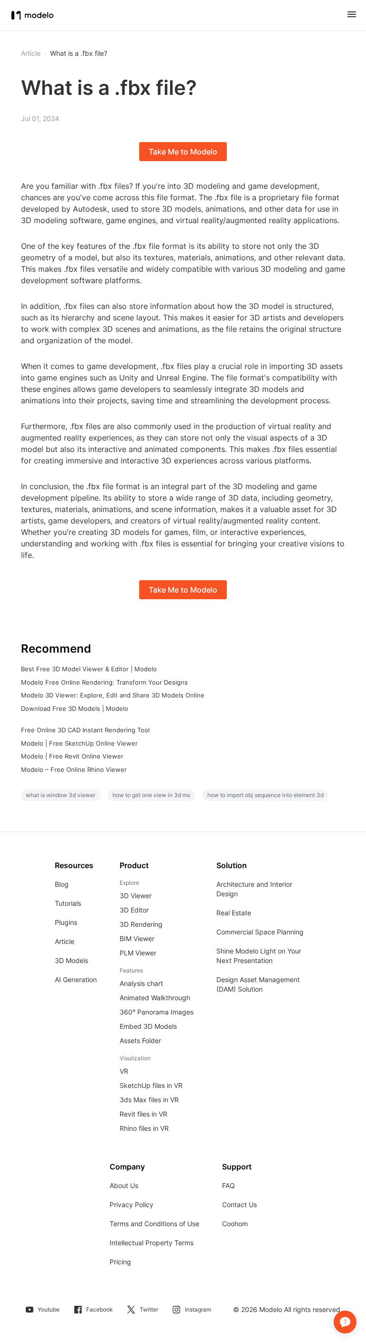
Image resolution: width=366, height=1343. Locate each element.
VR (124, 1071)
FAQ (228, 1185)
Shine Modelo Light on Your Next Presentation (258, 955)
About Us (124, 1185)
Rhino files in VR (144, 1128)
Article (64, 941)
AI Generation (76, 979)
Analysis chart (141, 983)
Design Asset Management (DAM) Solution (258, 984)
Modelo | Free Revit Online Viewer (72, 756)
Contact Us (239, 1204)
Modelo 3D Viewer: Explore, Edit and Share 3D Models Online (112, 695)
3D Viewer (136, 896)
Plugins (66, 922)
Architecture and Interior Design (254, 889)
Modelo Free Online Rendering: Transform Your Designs (104, 682)
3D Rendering (141, 924)
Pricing (120, 1262)
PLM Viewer (138, 953)
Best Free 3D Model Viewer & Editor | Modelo (89, 669)
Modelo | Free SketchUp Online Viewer (79, 743)
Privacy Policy (131, 1204)
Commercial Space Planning (260, 932)
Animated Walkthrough (155, 998)
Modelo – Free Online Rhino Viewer (74, 769)
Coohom (235, 1224)
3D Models (71, 960)
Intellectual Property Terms (151, 1243)
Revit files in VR (143, 1114)
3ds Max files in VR (149, 1100)
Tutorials (68, 903)
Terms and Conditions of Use (154, 1224)
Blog (62, 884)
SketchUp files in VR (151, 1085)
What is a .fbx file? (78, 53)
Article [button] (31, 53)
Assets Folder (140, 1040)
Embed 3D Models (148, 1026)
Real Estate (233, 913)
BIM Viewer (137, 938)
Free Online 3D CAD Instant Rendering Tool (85, 730)
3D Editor (134, 910)
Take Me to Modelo (183, 151)
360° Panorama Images (156, 1012)
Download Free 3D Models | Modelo (74, 708)
